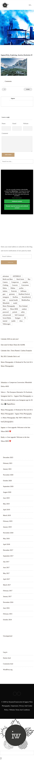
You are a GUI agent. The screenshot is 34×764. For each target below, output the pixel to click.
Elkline (13, 288)
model (15, 303)
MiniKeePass (26, 300)
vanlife (13, 321)
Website (25, 123)
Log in (5, 652)
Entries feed (7, 658)
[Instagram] (19, 694)
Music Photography (9, 306)
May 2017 (6, 573)
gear (4, 294)
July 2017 (6, 562)
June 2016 (6, 608)
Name (3, 123)
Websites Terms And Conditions (19, 710)
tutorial (5, 321)
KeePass (15, 297)
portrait (14, 312)
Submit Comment (8, 154)
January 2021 (7, 469)
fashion (5, 291)
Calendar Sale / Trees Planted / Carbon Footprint (16, 350)
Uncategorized (7, 636)
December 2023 (8, 457)
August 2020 (7, 492)
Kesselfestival (26, 297)
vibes (21, 321)
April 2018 (6, 544)
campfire (25, 282)
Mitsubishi (6, 303)
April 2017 (6, 579)
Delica (5, 288)
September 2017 (8, 556)
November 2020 (8, 475)
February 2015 (7, 614)
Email (14, 123)
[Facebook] (15, 694)
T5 (25, 318)
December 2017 (8, 550)
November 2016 (8, 602)
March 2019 (7, 515)
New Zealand (23, 306)
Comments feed (8, 664)
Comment (5, 133)
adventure (6, 276)
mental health (13, 300)
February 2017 (7, 591)
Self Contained (19, 315)
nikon (4, 309)
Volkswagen (6, 324)
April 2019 (6, 509)
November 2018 (8, 533)
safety (23, 312)
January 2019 (7, 527)
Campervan (15, 282)
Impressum (14, 706)
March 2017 (7, 585)
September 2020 (8, 486)
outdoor (24, 309)
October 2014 (7, 620)
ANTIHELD (17, 276)
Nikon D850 (14, 309)
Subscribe (10, 262)
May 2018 (6, 538)
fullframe (23, 291)
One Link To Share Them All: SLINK (13, 345)
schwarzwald (7, 315)
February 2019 (7, 521)
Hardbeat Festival (24, 294)
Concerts (15, 285)
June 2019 (6, 498)
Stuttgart (17, 318)
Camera (5, 282)
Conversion (25, 285)
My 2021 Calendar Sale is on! (10, 356)
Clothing (5, 285)
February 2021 (7, 463)
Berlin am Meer (8, 279)
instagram (6, 297)
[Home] (5, 7)
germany (12, 294)
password (6, 312)
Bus (29, 279)
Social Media (7, 318)
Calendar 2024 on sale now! (10, 339)
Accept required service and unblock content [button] (17, 207)
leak (4, 300)
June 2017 (6, 567)
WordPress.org (7, 669)
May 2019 (6, 504)
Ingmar (13, 57)
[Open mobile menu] (30, 5)
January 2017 (7, 596)
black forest (20, 279)
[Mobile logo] (17, 749)
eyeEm (21, 288)
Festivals (14, 291)
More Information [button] (17, 198)
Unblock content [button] (17, 201)
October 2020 (7, 480)
